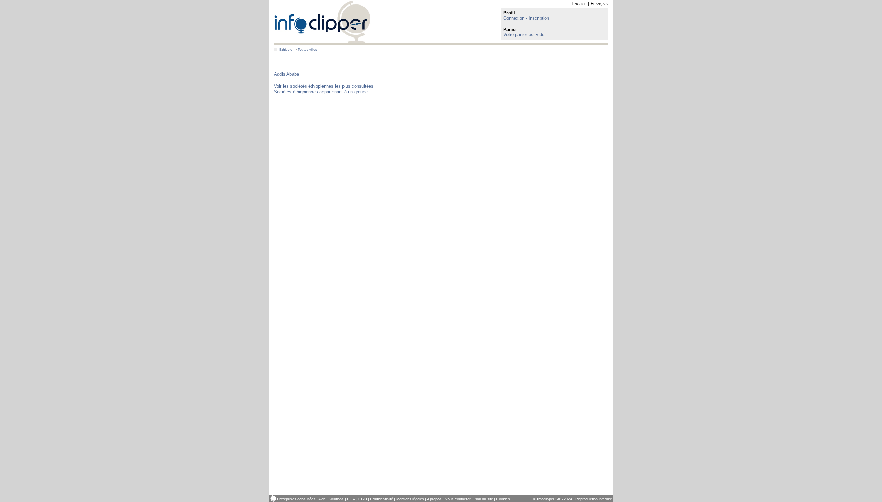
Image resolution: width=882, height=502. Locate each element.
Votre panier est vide (523, 34)
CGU (362, 499)
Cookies (503, 499)
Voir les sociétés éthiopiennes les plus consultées (323, 86)
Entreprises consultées (296, 499)
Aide (322, 499)
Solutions (336, 499)
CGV (351, 499)
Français (599, 3)
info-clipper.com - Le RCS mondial (322, 21)
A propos (434, 499)
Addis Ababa (286, 74)
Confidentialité (381, 499)
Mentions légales (410, 499)
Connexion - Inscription (526, 18)
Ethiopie (286, 49)
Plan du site (483, 499)
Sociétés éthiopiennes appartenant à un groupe (321, 91)
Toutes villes (307, 49)
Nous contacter (458, 499)
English (579, 3)
